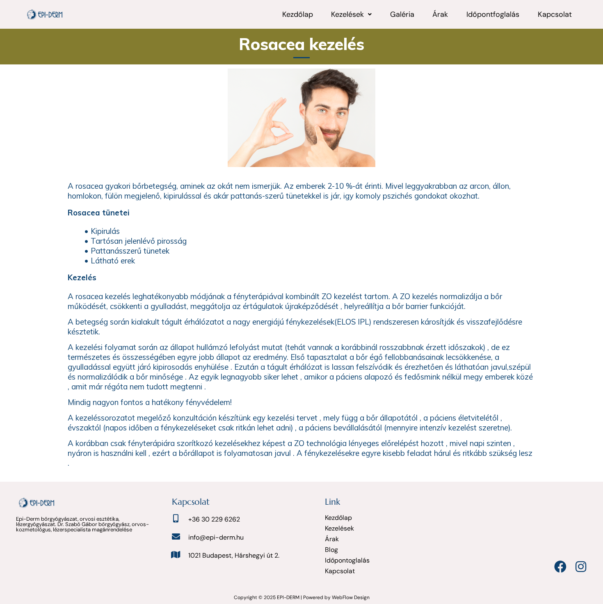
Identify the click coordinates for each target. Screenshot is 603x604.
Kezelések (347, 14)
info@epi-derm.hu (216, 537)
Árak (440, 14)
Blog (331, 549)
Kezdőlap (297, 14)
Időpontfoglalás (492, 14)
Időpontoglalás (347, 560)
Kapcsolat (555, 14)
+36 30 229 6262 (214, 519)
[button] (351, 14)
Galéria (402, 14)
